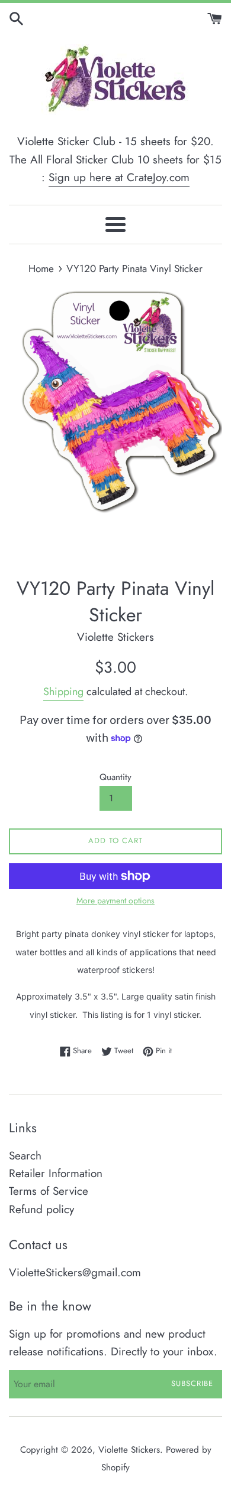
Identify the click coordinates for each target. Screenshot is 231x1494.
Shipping (63, 691)
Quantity (115, 777)
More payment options (115, 900)
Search (25, 1156)
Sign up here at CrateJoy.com (119, 177)
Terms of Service (48, 1191)
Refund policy (41, 1209)
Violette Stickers (129, 1449)
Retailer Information (55, 1173)
